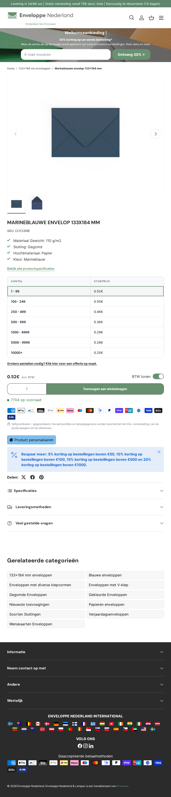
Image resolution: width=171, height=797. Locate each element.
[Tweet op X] (23, 477)
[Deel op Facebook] (32, 477)
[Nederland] (24, 729)
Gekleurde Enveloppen (108, 594)
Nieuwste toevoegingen (29, 604)
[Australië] (19, 723)
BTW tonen (141, 376)
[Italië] (139, 723)
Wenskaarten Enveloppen (30, 624)
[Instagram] (85, 746)
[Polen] (61, 729)
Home (10, 68)
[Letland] (157, 723)
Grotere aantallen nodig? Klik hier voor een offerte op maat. (52, 363)
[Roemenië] (79, 729)
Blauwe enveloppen (105, 575)
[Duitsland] (56, 723)
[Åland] (10, 723)
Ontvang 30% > (131, 54)
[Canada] (37, 723)
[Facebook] (80, 746)
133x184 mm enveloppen (35, 68)
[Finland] (74, 723)
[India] (129, 723)
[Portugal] (70, 729)
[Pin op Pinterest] (41, 477)
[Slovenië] (97, 729)
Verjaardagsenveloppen (108, 614)
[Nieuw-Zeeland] (33, 729)
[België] (28, 723)
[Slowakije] (106, 729)
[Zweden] (153, 729)
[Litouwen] (14, 729)
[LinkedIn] (91, 746)
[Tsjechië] (125, 729)
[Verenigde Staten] (143, 729)
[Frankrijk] (83, 723)
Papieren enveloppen (106, 604)
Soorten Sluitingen (25, 614)
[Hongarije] (102, 723)
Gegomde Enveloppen (28, 594)
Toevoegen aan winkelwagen (105, 389)
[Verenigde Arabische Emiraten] (134, 729)
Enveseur (122, 786)
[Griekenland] (93, 723)
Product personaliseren (33, 440)
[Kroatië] (148, 723)
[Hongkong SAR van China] (111, 723)
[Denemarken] (47, 723)
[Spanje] (116, 729)
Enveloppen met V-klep (108, 585)
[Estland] (65, 723)
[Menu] (161, 18)
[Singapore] (88, 729)
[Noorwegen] (42, 729)
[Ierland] (120, 723)
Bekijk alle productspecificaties (31, 268)
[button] (151, 18)
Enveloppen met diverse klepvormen (40, 585)
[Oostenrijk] (51, 729)
